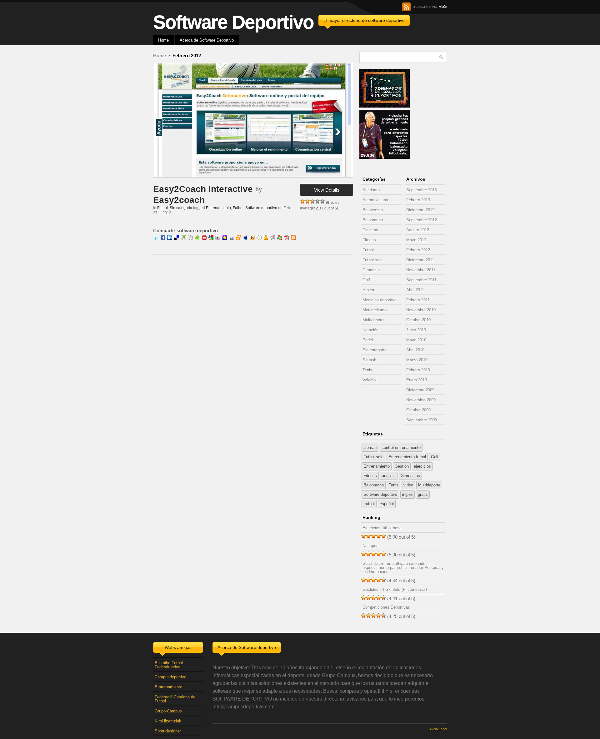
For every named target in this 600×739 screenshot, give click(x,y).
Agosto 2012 (417, 230)
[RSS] (293, 238)
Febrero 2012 (418, 250)
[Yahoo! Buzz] (252, 238)
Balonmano (372, 220)
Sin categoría (181, 208)
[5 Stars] (322, 201)
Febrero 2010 (418, 370)
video (408, 485)
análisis (389, 475)
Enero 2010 (416, 380)
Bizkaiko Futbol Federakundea (169, 665)
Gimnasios (410, 475)
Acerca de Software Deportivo (207, 40)
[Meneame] (238, 238)
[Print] (183, 238)
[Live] (279, 238)
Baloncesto (372, 210)
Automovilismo (375, 200)
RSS (442, 6)
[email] (231, 238)
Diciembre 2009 (420, 390)
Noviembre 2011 (420, 270)
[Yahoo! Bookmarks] (265, 238)
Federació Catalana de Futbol (175, 699)
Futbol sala (372, 260)
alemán (370, 447)
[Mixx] (204, 238)
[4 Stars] (317, 201)
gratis (423, 494)
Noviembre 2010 (421, 310)
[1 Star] (302, 201)
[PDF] (286, 238)
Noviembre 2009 (421, 400)
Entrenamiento (218, 208)
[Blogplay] (217, 238)
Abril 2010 (415, 350)
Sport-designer (168, 731)
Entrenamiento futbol (407, 457)
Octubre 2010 (418, 320)
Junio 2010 (416, 330)
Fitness (369, 240)
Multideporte (373, 320)
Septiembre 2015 (421, 190)
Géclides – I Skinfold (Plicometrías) (394, 589)
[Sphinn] (197, 238)
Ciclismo (370, 230)
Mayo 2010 (416, 340)
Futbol (162, 208)
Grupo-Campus (168, 711)
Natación (370, 330)
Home (163, 40)
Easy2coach (179, 200)
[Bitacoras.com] (259, 238)
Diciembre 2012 (420, 210)
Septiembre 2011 (421, 280)
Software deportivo (261, 208)
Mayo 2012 (416, 240)
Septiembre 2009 (421, 420)
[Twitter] (155, 238)
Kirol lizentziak (168, 721)
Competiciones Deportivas (386, 607)
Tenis (367, 370)
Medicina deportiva (379, 300)
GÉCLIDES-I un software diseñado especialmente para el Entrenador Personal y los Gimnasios (403, 567)
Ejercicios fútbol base (382, 527)
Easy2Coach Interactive (203, 189)
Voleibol (369, 380)
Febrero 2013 (418, 200)
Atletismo (371, 190)
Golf (366, 280)
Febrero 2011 (418, 300)
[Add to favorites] (224, 238)
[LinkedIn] (169, 238)
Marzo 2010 (417, 360)
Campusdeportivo (170, 677)
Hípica (368, 290)
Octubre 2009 (418, 410)
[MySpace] (245, 238)
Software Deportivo (233, 22)
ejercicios (422, 466)
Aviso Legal (438, 729)
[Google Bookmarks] (210, 238)
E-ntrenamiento (168, 687)
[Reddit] (272, 238)
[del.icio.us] (176, 238)
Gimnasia (371, 270)
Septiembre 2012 (421, 220)
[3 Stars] (312, 201)
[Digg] (190, 238)
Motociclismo (374, 310)
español (387, 503)
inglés (407, 494)
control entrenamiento (401, 447)
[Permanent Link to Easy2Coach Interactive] (253, 120)
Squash (369, 360)
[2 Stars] (307, 201)
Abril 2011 (415, 290)
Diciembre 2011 (420, 260)
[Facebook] (162, 238)
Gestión (402, 466)
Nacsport (370, 545)
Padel (367, 340)
